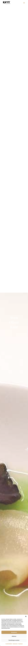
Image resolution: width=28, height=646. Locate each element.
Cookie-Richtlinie (9, 643)
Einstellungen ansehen (14, 640)
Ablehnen (14, 636)
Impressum (20, 643)
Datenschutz (15, 643)
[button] (26, 616)
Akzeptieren (14, 632)
